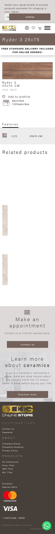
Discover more (27, 394)
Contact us (28, 344)
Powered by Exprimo (42, 528)
